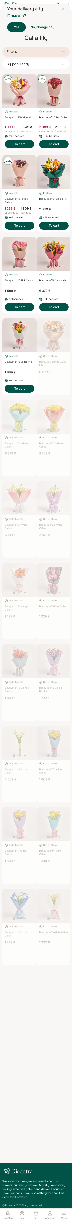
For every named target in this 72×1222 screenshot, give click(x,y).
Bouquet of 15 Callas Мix (18, 361)
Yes (16, 27)
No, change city (42, 27)
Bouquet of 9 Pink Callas (52, 606)
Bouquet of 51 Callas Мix (52, 280)
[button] (14, 104)
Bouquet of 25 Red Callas (53, 117)
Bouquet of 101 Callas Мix (53, 198)
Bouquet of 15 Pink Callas (19, 280)
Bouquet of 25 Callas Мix (18, 117)
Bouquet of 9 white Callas (53, 932)
